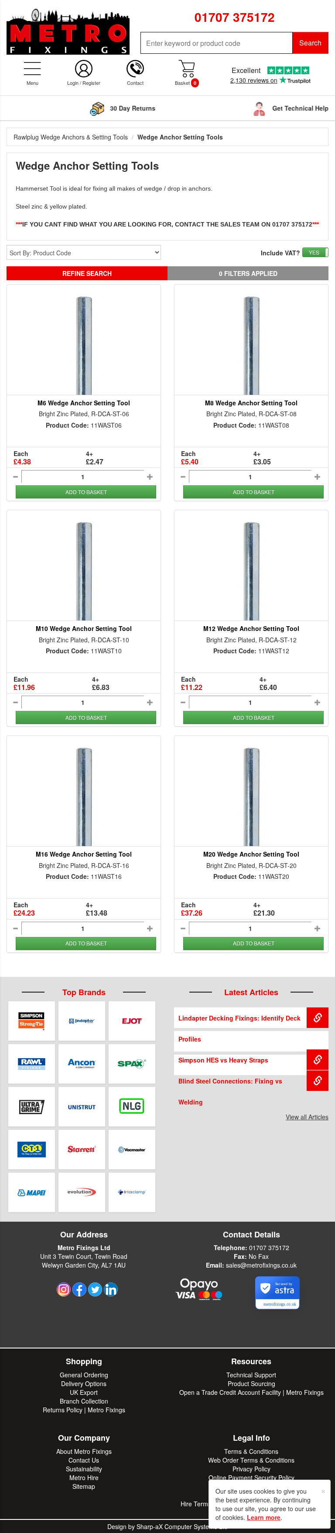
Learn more (263, 1517)
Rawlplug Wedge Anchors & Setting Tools (71, 136)
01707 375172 (269, 1247)
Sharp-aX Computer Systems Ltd (182, 1526)
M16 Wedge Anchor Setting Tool (84, 854)
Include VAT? (280, 252)
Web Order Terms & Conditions (251, 1460)
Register (91, 82)
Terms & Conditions (251, 1451)
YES (314, 252)
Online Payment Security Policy (251, 1477)
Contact (135, 82)
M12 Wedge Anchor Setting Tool (251, 628)
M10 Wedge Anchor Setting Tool (84, 628)
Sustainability (84, 1468)
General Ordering (84, 1374)
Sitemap (83, 1486)
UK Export (84, 1392)
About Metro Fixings (84, 1451)
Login (73, 82)
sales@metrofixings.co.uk (261, 1265)
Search (310, 43)
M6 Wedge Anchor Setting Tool (84, 402)
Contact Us (83, 1460)
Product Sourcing (251, 1383)
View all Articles (307, 1116)
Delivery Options (83, 1383)
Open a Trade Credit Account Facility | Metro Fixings (251, 1392)
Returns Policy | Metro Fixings (84, 1409)
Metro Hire (84, 1477)
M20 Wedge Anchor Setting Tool (251, 854)
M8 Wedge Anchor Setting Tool (251, 402)
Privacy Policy (251, 1468)
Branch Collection (84, 1401)
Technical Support (251, 1374)
